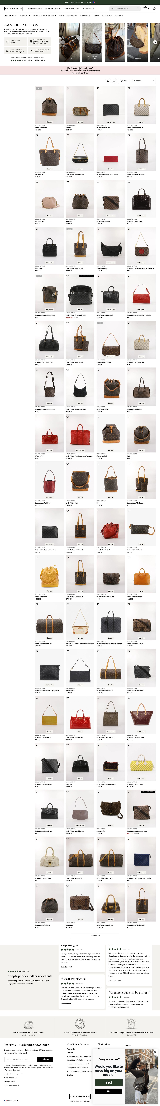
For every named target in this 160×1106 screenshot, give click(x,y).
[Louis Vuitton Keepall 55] (49, 621)
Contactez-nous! (38, 58)
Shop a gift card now (80, 73)
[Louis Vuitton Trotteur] (141, 527)
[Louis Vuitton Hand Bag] (141, 762)
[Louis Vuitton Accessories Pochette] (141, 293)
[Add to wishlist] (68, 88)
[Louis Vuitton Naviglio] (111, 199)
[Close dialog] (155, 1052)
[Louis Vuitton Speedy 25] (141, 105)
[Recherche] (138, 8)
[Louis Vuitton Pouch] (111, 105)
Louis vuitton (70, 125)
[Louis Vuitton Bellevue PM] (141, 715)
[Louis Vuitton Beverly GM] (111, 902)
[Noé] (141, 433)
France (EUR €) (13, 1101)
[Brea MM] (80, 762)
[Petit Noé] (80, 199)
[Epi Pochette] (80, 668)
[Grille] (108, 80)
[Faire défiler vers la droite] (155, 42)
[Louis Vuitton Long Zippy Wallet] (111, 152)
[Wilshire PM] (49, 433)
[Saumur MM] (111, 809)
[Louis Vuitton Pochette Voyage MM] (49, 668)
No (108, 1091)
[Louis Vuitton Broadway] (141, 621)
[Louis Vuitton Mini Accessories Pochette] (141, 246)
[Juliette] (80, 105)
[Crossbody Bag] (49, 199)
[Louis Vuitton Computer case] (49, 527)
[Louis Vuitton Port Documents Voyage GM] (80, 433)
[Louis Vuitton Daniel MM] (141, 668)
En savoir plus (27, 34)
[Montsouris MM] (111, 433)
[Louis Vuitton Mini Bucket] (141, 152)
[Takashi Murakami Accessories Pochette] (80, 621)
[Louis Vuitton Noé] (49, 105)
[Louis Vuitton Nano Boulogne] (80, 387)
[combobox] (125, 8)
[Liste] (114, 80)
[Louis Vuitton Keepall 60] (80, 856)
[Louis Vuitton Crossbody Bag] (49, 293)
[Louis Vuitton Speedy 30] (141, 340)
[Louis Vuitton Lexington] (49, 715)
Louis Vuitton (40, 125)
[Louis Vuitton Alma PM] (141, 199)
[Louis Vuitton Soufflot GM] (49, 340)
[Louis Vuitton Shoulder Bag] (80, 152)
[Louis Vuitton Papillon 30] (111, 668)
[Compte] (149, 8)
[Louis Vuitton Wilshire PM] (80, 715)
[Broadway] (80, 902)
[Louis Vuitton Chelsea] (141, 387)
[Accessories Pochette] (111, 340)
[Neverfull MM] (49, 152)
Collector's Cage (83, 1101)
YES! (109, 1083)
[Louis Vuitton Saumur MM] (111, 574)
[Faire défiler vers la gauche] (63, 42)
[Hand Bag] (49, 246)
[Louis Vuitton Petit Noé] (49, 480)
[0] (144, 8)
